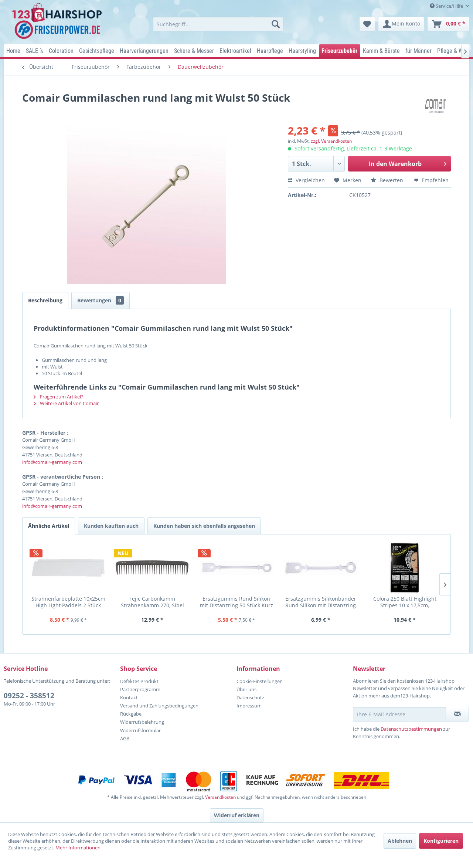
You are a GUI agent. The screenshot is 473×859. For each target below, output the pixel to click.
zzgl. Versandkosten (331, 141)
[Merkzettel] (367, 24)
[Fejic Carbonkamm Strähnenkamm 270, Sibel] (152, 568)
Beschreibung (45, 300)
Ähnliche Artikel (48, 525)
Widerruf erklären (236, 815)
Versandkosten (220, 797)
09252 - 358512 (29, 695)
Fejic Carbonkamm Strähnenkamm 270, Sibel (152, 601)
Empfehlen (434, 180)
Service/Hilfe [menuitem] (449, 6)
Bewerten (391, 180)
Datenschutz (250, 697)
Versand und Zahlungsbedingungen (159, 705)
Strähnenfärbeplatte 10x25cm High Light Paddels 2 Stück (68, 601)
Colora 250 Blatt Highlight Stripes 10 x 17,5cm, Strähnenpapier (404, 601)
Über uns (246, 689)
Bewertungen (99, 300)
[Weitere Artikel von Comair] (438, 105)
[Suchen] (275, 24)
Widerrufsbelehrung (142, 722)
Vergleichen (309, 180)
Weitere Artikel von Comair (69, 403)
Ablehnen (400, 840)
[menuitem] (218, 24)
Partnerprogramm (140, 689)
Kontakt (129, 697)
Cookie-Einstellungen (259, 681)
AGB (124, 738)
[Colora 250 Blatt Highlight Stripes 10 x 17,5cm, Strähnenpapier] (404, 568)
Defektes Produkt (139, 681)
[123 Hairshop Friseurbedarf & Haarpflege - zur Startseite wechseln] (58, 21)
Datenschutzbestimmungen (411, 729)
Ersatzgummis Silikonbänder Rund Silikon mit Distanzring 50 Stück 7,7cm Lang (320, 601)
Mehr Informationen (78, 847)
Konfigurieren (441, 840)
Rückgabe (131, 713)
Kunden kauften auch (111, 525)
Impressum (249, 705)
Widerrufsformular (140, 730)
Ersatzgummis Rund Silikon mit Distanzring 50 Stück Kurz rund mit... (236, 601)
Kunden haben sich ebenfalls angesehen (204, 525)
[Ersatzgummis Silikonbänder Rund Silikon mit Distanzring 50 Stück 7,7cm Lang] (320, 568)
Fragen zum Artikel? (61, 396)
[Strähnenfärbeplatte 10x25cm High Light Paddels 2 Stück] (68, 568)
